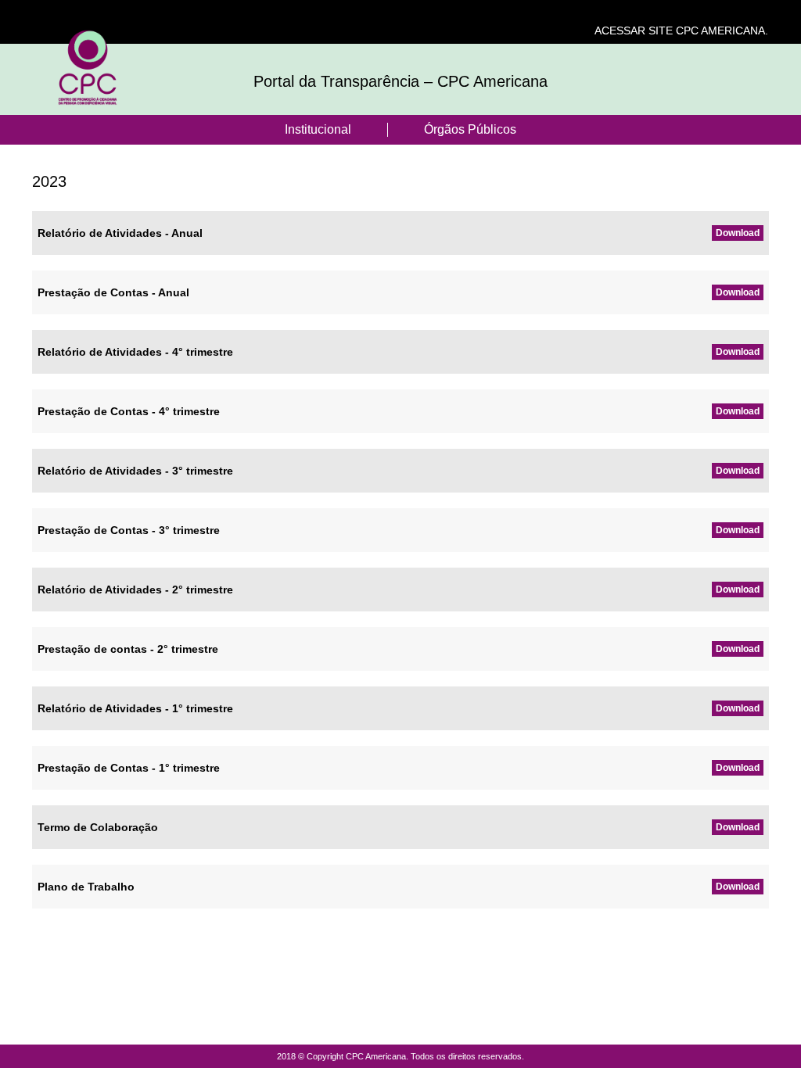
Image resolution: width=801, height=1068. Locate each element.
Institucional (318, 129)
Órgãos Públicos (470, 129)
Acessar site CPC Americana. (681, 30)
